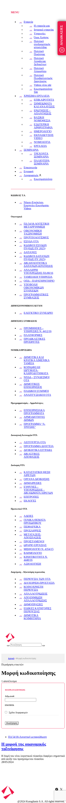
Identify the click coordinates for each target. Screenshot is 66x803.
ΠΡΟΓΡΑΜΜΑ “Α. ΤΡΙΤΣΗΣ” (34, 425)
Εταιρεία (28, 21)
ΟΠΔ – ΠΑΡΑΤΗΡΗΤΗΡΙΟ (39, 280)
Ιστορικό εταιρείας (44, 29)
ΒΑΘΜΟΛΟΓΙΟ (33, 553)
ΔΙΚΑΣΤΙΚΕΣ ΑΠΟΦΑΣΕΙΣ (32, 455)
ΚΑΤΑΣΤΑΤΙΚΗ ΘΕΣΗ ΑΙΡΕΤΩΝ (37, 474)
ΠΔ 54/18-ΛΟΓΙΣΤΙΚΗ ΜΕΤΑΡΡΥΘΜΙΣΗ (36, 225)
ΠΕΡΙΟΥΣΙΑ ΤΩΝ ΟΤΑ (37, 579)
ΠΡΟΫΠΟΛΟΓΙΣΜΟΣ (36, 237)
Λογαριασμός (31, 175)
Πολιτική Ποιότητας (39, 53)
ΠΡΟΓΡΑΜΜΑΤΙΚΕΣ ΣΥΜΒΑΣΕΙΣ (36, 296)
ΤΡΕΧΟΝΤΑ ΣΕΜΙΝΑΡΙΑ (41, 155)
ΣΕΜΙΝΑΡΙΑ (31, 149)
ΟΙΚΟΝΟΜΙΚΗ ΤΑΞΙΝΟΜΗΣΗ (33, 232)
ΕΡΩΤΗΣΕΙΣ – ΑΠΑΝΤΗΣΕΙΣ (42, 112)
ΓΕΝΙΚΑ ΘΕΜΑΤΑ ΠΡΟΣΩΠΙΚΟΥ (35, 521)
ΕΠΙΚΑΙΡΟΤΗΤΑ (44, 99)
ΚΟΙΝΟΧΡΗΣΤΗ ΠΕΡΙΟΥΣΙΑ (33, 588)
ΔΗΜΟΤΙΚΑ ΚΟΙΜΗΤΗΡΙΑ (32, 617)
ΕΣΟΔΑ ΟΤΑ (31, 241)
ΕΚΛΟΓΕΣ (30, 500)
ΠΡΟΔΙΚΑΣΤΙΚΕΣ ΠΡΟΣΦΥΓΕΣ (34, 340)
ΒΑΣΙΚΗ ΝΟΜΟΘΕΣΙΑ (42, 119)
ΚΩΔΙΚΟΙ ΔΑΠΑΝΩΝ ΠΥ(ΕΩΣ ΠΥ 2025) (36, 258)
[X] (61, 789)
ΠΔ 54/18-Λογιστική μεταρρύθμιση (27, 736)
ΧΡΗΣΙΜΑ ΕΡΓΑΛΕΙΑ (37, 95)
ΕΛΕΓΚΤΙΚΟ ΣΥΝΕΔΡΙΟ (38, 312)
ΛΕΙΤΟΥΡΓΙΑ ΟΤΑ (35, 442)
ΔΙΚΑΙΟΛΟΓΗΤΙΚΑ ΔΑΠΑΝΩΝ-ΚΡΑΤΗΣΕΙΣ (38, 264)
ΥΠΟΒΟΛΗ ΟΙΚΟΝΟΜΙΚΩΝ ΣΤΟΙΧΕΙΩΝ (34, 287)
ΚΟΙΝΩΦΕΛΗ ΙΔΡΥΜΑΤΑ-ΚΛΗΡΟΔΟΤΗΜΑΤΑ (36, 370)
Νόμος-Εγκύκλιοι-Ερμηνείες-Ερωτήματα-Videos (36, 205)
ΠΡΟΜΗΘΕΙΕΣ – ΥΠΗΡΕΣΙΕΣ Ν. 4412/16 (37, 330)
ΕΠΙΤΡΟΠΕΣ (31, 496)
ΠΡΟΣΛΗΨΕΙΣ (32, 530)
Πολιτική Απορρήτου (40, 70)
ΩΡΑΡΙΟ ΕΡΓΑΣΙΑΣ (35, 545)
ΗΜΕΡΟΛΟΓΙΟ (43, 131)
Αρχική (11, 658)
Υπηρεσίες (40, 33)
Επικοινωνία (30, 167)
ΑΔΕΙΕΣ (28, 516)
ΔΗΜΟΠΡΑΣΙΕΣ (33, 604)
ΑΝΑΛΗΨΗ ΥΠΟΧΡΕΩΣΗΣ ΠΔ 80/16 (38, 271)
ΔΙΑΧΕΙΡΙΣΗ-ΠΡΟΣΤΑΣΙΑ (39, 582)
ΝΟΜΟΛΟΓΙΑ (42, 142)
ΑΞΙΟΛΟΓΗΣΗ (32, 563)
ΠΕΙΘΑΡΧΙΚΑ (32, 526)
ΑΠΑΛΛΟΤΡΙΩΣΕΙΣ (35, 593)
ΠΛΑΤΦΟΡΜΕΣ (33, 335)
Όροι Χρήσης (41, 37)
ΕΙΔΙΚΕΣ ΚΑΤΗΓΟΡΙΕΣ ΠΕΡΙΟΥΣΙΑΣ (37, 610)
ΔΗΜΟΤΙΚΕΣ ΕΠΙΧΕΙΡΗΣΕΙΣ (33, 386)
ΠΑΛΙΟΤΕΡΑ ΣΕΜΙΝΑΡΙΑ (42, 162)
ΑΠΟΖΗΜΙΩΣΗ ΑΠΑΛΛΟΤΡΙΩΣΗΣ (35, 599)
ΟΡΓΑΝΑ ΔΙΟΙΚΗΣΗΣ (36, 479)
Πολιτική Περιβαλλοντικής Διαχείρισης (43, 78)
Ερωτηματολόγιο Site (43, 90)
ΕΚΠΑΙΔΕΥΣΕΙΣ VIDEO (43, 137)
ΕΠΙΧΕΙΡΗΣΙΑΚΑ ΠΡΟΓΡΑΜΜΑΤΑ (34, 412)
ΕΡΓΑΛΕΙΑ (40, 146)
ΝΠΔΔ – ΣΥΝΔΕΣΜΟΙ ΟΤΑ (36, 379)
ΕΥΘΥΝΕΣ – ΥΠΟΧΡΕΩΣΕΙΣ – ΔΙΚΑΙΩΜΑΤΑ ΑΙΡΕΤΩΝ (38, 489)
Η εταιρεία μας (42, 25)
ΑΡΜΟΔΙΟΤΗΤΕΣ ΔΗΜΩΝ (34, 418)
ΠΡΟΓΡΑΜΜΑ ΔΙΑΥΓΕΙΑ (39, 446)
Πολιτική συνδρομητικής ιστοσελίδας (42, 44)
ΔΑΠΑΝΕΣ (30, 252)
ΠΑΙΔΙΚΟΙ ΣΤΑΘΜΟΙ (36, 391)
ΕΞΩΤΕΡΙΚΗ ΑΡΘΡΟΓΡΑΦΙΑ (43, 126)
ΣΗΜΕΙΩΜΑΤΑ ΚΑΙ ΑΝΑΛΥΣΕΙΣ (44, 105)
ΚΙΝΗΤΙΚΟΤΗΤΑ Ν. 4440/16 (36, 558)
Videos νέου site (42, 85)
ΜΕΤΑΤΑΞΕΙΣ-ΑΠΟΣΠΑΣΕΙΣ (32, 536)
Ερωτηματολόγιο (43, 179)
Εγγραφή (28, 171)
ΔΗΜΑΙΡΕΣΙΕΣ (32, 483)
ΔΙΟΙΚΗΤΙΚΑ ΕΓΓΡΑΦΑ (38, 450)
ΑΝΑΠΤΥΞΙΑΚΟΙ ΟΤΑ (37, 394)
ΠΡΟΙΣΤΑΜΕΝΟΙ (34, 541)
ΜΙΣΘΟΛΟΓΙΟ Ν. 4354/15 (38, 549)
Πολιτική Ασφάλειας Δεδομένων (40, 61)
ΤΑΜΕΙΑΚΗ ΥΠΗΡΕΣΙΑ (38, 276)
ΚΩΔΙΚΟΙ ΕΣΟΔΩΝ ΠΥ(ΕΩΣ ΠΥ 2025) (35, 247)
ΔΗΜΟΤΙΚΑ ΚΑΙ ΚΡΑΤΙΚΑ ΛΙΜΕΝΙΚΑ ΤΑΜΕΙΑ (37, 360)
